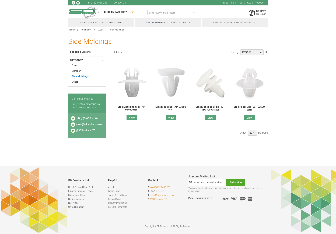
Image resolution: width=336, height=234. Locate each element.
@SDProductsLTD (86, 130)
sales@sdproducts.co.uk (89, 124)
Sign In (234, 2)
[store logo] (84, 13)
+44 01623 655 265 (96, 2)
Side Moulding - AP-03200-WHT (171, 108)
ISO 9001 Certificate (117, 207)
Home (72, 30)
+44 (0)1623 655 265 (87, 118)
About (111, 187)
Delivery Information (117, 203)
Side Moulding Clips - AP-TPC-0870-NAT (210, 108)
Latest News (114, 191)
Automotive (86, 30)
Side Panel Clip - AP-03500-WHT (250, 108)
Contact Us (120, 2)
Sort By (234, 52)
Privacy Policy (114, 199)
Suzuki (101, 30)
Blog (225, 2)
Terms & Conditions (117, 195)
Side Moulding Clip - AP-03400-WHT (132, 108)
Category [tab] (76, 60)
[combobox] (172, 12)
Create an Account (254, 2)
